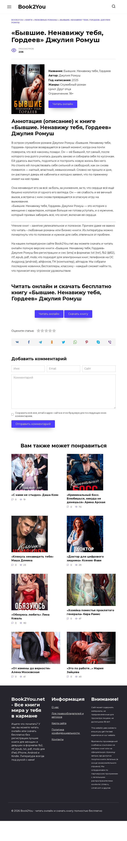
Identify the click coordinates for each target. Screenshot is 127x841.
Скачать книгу (78, 313)
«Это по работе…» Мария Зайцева (85, 670)
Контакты (58, 739)
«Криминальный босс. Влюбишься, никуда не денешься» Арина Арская (86, 498)
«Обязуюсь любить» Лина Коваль (30, 616)
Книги (28, 20)
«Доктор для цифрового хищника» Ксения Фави (85, 558)
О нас (55, 707)
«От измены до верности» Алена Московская (30, 670)
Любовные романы (45, 20)
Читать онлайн (63, 104)
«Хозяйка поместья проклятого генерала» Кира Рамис (90, 612)
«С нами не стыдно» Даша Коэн (34, 494)
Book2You (32, 6)
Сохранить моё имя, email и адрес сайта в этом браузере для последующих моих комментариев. (60, 414)
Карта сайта (59, 723)
